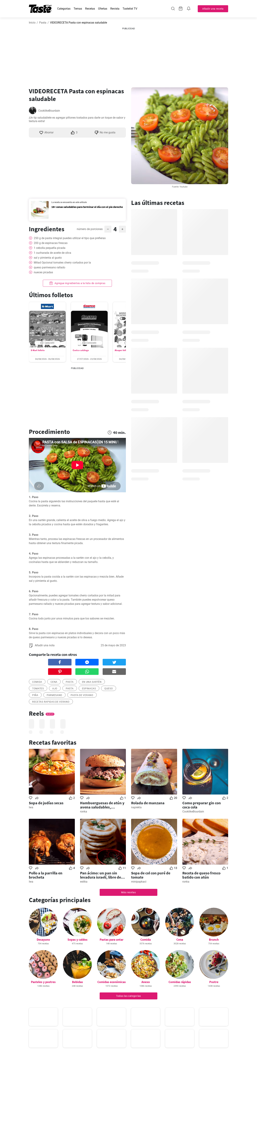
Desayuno (43, 940)
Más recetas (128, 892)
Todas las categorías (128, 996)
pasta (70, 681)
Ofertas (102, 8)
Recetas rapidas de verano (51, 701)
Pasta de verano (82, 695)
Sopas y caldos (77, 940)
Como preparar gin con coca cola (201, 805)
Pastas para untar (111, 940)
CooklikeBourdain (49, 110)
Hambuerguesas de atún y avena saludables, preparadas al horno (102, 805)
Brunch (214, 940)
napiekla (136, 807)
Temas (78, 8)
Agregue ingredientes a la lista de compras (79, 283)
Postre (213, 982)
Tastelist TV (130, 8)
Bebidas (77, 982)
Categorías (63, 8)
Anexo (145, 982)
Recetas (90, 8)
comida (37, 681)
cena (54, 681)
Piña (35, 695)
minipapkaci (138, 881)
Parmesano (54, 695)
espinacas (89, 688)
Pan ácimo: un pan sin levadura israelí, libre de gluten (100, 875)
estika (83, 881)
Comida (145, 940)
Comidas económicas (111, 982)
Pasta (42, 22)
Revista (114, 8)
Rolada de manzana (148, 803)
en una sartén (92, 681)
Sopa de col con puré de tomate (150, 875)
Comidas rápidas (180, 982)
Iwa (31, 807)
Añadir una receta (213, 8)
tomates (38, 688)
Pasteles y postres (43, 982)
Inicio (32, 22)
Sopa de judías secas (46, 803)
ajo (54, 688)
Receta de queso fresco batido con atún (201, 875)
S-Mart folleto (38, 350)
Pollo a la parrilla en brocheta (45, 875)
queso (108, 688)
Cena (179, 940)
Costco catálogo (81, 350)
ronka (83, 811)
